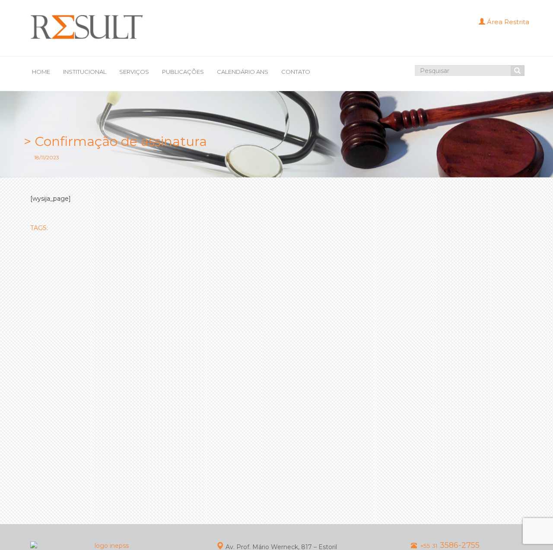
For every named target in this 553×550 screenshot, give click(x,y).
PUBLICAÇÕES (183, 71)
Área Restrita (507, 22)
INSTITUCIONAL (84, 71)
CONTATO (295, 71)
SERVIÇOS (134, 71)
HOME (41, 71)
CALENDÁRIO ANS (242, 71)
